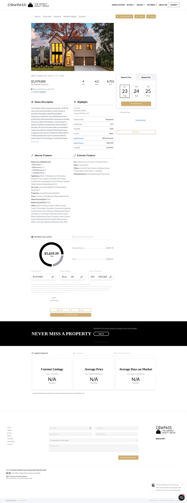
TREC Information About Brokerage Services (19, 478)
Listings (9, 430)
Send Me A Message (128, 457)
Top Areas (151, 5)
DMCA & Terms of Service (167, 500)
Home (9, 427)
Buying (130, 5)
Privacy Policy (153, 500)
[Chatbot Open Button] (181, 497)
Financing (10, 438)
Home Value (10, 441)
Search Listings (118, 5)
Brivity (14, 500)
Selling (140, 5)
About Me (163, 5)
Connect (174, 5)
